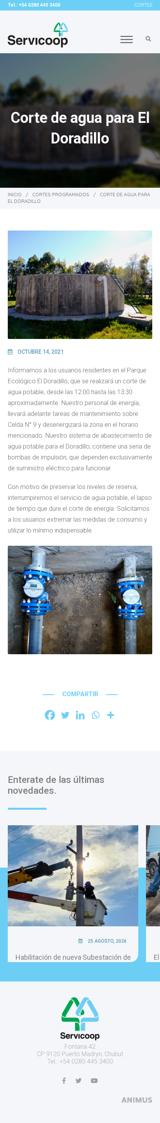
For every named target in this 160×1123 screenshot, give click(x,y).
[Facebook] (50, 715)
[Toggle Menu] (126, 39)
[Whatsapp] (95, 715)
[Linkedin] (80, 715)
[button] (148, 39)
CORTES (143, 5)
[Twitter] (65, 715)
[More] (110, 715)
